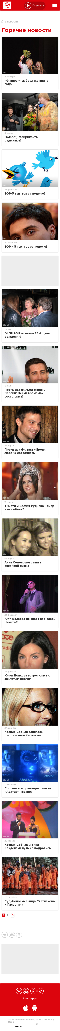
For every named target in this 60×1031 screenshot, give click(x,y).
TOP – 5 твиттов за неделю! (25, 246)
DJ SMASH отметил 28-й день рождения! (27, 335)
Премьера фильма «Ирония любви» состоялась (25, 451)
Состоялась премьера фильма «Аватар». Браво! (28, 790)
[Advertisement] (30, 271)
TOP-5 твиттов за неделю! (24, 193)
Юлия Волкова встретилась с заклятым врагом (27, 677)
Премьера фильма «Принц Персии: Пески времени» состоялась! (24, 393)
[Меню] (54, 5)
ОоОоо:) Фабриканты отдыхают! (21, 139)
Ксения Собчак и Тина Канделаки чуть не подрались (27, 847)
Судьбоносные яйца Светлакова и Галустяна (29, 903)
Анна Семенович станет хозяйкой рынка (22, 564)
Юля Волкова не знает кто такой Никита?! (30, 621)
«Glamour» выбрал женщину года (26, 82)
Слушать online (38, 5)
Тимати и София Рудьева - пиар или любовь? (29, 508)
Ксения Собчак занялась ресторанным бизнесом (23, 734)
